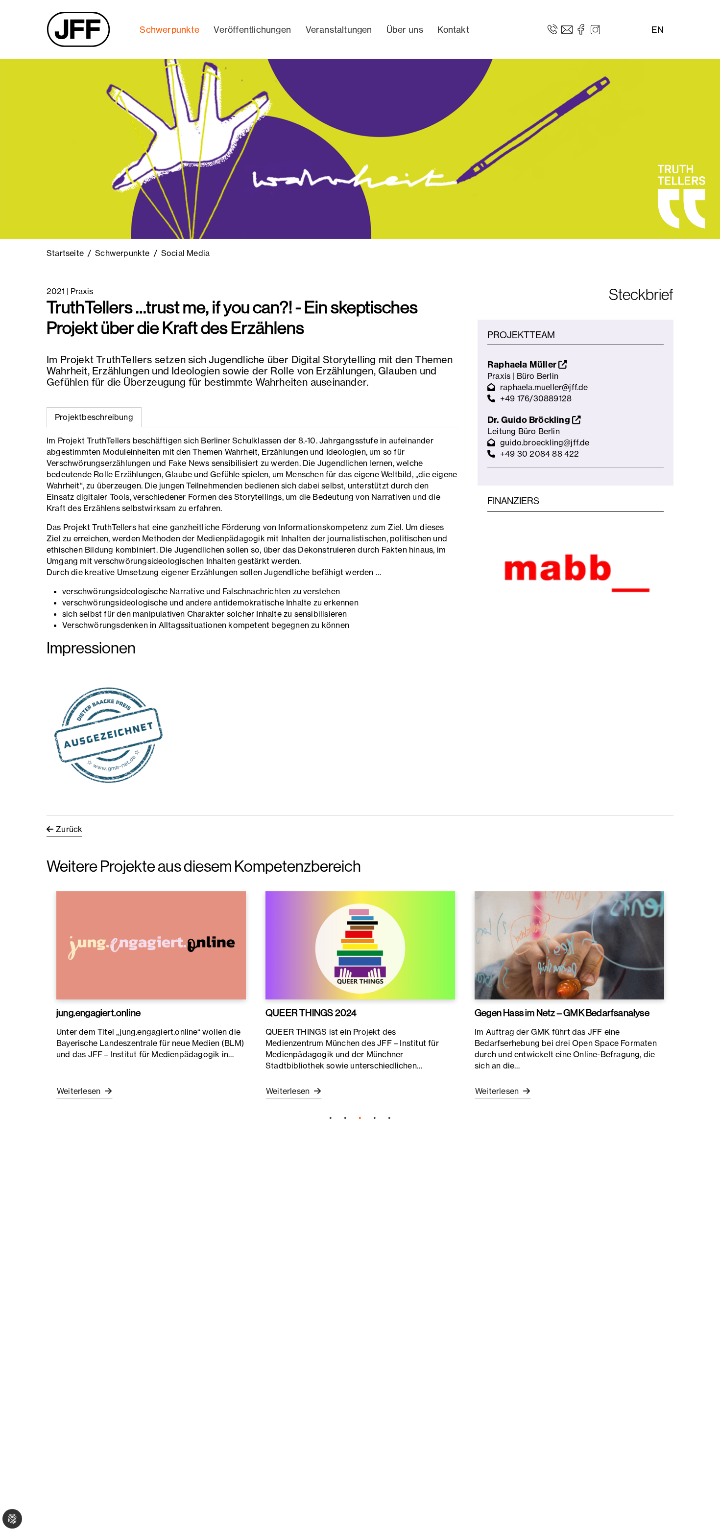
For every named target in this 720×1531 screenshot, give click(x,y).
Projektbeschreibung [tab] (94, 417)
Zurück (69, 829)
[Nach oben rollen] (698, 1509)
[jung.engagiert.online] (151, 945)
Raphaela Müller (522, 364)
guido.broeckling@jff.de (545, 442)
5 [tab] (389, 1118)
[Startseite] (78, 29)
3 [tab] (360, 1118)
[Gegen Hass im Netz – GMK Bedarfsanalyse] (569, 945)
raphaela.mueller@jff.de (544, 387)
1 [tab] (331, 1118)
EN (657, 29)
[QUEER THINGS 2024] (360, 945)
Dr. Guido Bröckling (529, 419)
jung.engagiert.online (98, 1012)
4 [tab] (375, 1118)
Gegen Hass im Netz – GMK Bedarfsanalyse (562, 1012)
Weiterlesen (79, 1091)
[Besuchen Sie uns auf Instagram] (595, 29)
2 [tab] (345, 1118)
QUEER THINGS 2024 (311, 1012)
